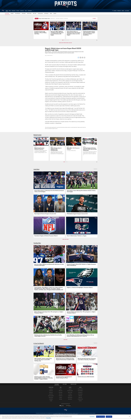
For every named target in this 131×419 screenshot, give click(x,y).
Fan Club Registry (80, 390)
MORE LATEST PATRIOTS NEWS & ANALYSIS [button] (65, 42)
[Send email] (82, 58)
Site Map (51, 400)
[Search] (112, 10)
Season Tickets (70, 392)
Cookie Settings (92, 416)
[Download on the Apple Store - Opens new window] (61, 405)
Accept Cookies (108, 416)
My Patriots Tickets (70, 390)
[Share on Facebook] (78, 58)
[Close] (129, 417)
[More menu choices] (33, 10)
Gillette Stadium (70, 397)
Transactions (60, 395)
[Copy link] (84, 57)
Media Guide (80, 397)
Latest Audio (51, 392)
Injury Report (60, 392)
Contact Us (80, 400)
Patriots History (51, 397)
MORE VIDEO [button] (65, 339)
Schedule (60, 397)
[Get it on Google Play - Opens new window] (69, 406)
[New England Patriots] (65, 410)
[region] (65, 416)
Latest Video (51, 390)
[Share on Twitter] (80, 58)
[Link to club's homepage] (3, 10)
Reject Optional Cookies (100, 416)
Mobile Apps (80, 395)
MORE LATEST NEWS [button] (65, 239)
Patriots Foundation (51, 395)
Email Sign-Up (80, 392)
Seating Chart (70, 395)
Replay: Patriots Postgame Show (44, 18)
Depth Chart (60, 390)
